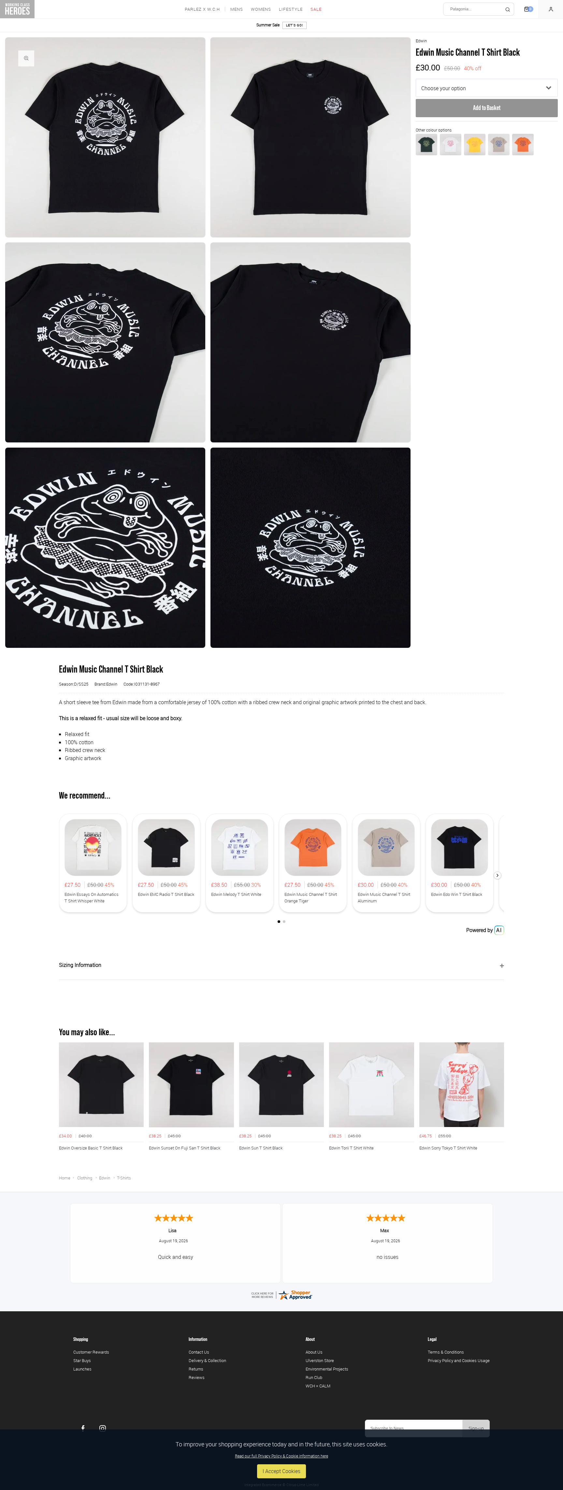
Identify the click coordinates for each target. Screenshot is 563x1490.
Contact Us (199, 1352)
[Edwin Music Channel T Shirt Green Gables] (426, 144)
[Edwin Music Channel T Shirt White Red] (450, 144)
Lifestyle (291, 9)
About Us (314, 1352)
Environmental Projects (327, 1369)
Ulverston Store (320, 1360)
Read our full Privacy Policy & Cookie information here (281, 1456)
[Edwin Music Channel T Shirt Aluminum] (499, 144)
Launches (82, 1369)
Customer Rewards (91, 1352)
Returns (196, 1369)
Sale (316, 9)
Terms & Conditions (446, 1352)
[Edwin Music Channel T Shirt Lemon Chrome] (474, 144)
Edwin (421, 41)
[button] (497, 875)
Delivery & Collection (207, 1360)
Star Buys (82, 1360)
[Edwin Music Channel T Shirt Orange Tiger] (523, 144)
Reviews (197, 1377)
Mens (236, 9)
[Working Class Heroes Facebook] (83, 1428)
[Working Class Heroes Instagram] (102, 1428)
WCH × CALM (318, 1386)
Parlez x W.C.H (202, 9)
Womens (261, 9)
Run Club (314, 1377)
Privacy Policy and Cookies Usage (459, 1360)
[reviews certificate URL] (281, 1294)
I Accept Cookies (281, 1471)
